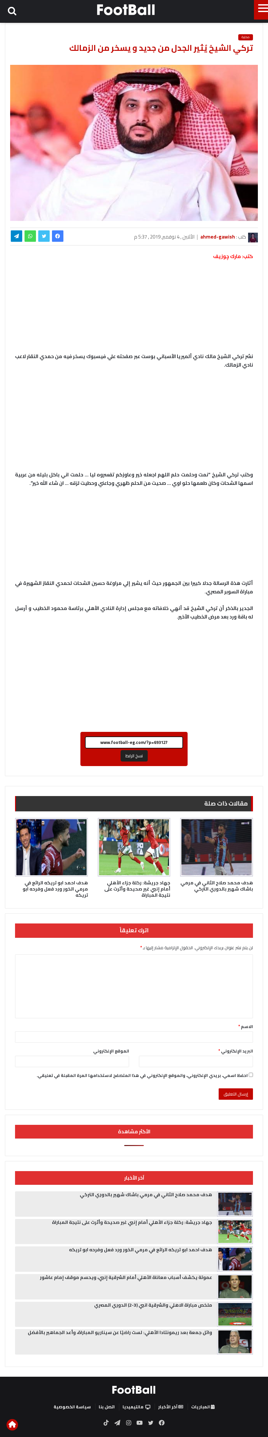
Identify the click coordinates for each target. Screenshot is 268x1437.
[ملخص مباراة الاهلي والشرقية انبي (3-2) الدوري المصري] (235, 1314)
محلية (246, 37)
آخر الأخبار (168, 1407)
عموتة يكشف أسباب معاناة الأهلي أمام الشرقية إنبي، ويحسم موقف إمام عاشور (126, 1277)
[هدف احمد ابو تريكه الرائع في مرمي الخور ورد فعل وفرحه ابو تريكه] (51, 847)
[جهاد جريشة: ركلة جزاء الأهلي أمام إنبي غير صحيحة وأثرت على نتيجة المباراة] (134, 847)
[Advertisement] (134, 423)
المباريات (201, 1407)
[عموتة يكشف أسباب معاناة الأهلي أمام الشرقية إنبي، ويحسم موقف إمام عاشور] (235, 1286)
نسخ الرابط (134, 756)
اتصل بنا (107, 1407)
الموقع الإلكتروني (111, 1051)
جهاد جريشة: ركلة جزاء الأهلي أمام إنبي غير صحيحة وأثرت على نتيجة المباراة (137, 888)
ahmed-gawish (217, 236)
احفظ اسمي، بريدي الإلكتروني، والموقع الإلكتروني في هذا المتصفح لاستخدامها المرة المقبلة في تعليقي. (142, 1075)
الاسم (245, 1026)
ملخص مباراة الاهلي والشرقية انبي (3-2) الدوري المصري (153, 1305)
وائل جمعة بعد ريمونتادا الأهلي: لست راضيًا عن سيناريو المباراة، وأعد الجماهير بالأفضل (120, 1332)
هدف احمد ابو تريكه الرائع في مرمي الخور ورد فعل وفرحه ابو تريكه (55, 888)
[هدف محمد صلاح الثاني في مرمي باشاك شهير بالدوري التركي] (216, 847)
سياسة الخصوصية (72, 1407)
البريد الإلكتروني (235, 1051)
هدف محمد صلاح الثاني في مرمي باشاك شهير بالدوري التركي (216, 885)
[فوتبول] (126, 9)
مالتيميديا (133, 1407)
